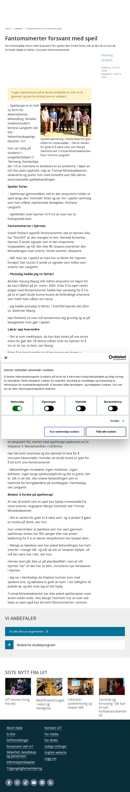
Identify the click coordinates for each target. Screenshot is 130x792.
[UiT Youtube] (33, 782)
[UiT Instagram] (17, 782)
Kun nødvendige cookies (64, 431)
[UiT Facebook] (9, 782)
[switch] (49, 408)
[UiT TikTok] (25, 782)
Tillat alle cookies (106, 431)
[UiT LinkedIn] (42, 782)
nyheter (18, 28)
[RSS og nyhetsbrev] (50, 782)
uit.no (8, 28)
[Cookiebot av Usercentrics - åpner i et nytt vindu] (111, 357)
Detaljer (115, 421)
